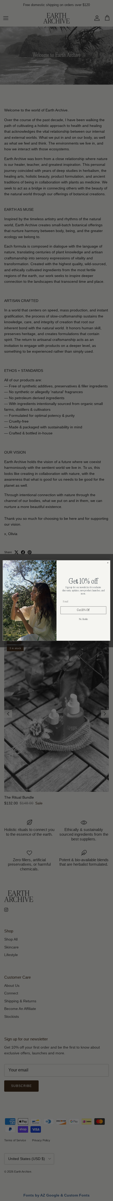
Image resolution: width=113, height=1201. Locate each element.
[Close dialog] (107, 562)
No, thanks (83, 619)
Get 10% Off (83, 610)
